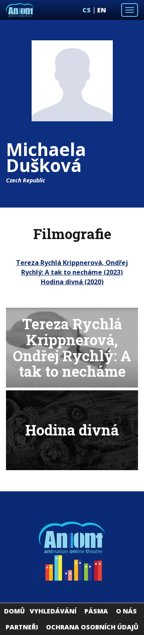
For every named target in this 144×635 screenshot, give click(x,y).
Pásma (96, 611)
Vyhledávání (53, 611)
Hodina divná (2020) (72, 281)
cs (86, 10)
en (101, 10)
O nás (126, 611)
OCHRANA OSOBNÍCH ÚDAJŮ (92, 627)
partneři (22, 627)
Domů (14, 611)
